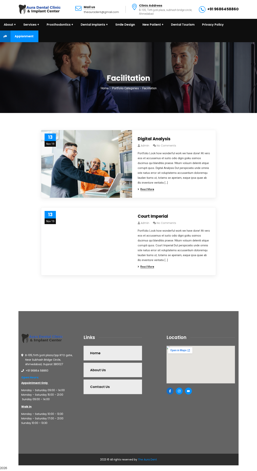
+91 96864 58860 (37, 371)
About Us (98, 370)
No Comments (166, 145)
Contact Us (100, 386)
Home (105, 88)
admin (145, 145)
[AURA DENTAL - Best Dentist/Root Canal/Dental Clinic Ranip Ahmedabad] (39, 9)
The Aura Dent (147, 459)
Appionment (24, 36)
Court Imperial (153, 216)
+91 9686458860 (223, 9)
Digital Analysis (154, 139)
